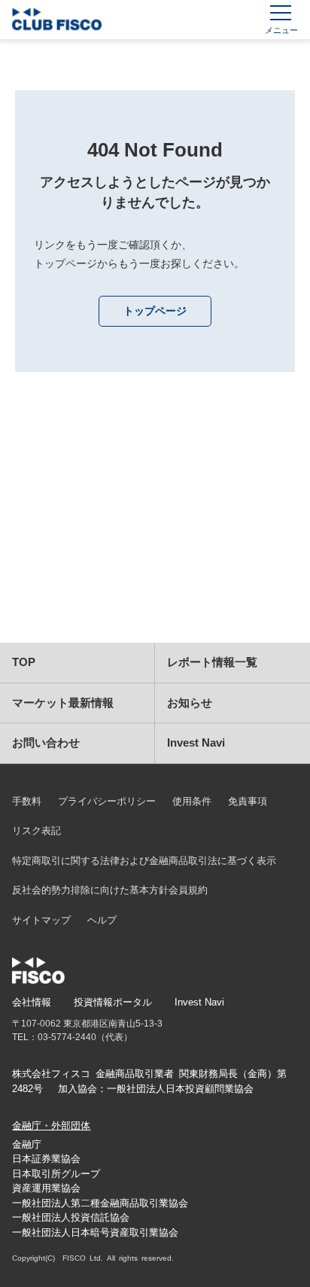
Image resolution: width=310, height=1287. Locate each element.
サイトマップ (41, 920)
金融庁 (26, 1144)
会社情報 (31, 1002)
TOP (23, 662)
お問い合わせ (46, 742)
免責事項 (247, 801)
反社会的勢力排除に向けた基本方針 (90, 890)
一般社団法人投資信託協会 (70, 1217)
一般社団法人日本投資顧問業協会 (180, 1088)
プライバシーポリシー (107, 801)
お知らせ (189, 702)
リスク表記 (36, 830)
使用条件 (191, 801)
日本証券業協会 (46, 1158)
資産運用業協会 (46, 1188)
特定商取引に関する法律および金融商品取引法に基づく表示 (144, 860)
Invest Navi (196, 742)
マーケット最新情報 (63, 702)
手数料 (26, 801)
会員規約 (188, 890)
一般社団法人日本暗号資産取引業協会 (95, 1232)
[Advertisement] (155, 526)
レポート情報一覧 (212, 662)
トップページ (155, 311)
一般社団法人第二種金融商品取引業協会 (100, 1203)
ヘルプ (102, 920)
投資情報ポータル (113, 1002)
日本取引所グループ (56, 1173)
